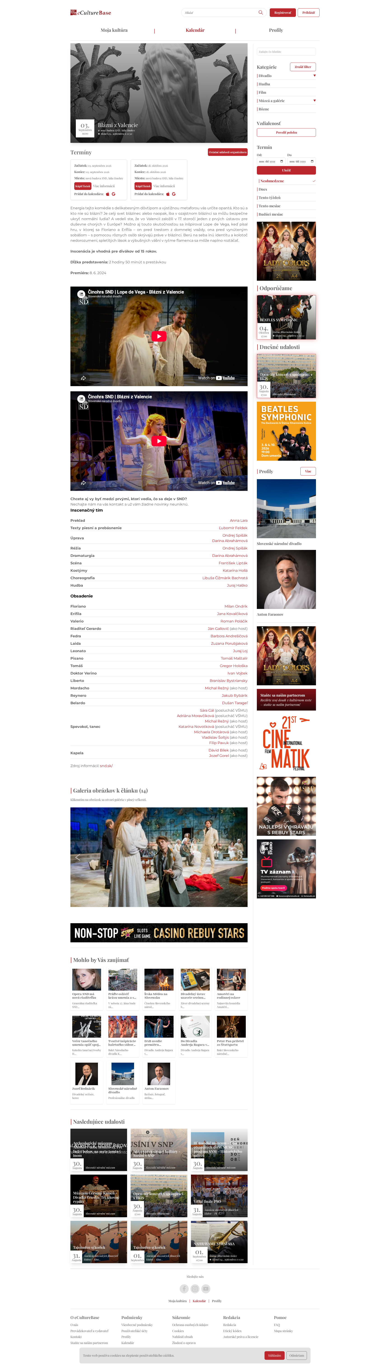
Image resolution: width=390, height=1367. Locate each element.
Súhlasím (274, 1355)
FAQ (277, 1325)
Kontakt (76, 1337)
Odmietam (296, 1355)
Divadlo (264, 75)
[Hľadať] (261, 12)
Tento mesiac (269, 205)
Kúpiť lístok (82, 186)
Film (261, 92)
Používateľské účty (134, 1331)
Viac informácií (104, 186)
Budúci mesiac (270, 214)
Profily (276, 30)
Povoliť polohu (286, 132)
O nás (74, 1325)
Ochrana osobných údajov (190, 1325)
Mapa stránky (283, 1331)
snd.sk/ (106, 766)
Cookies (178, 1331)
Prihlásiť (308, 12)
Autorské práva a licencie (240, 1337)
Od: (259, 155)
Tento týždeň (269, 197)
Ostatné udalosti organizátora (227, 152)
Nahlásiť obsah (182, 1337)
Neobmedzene (271, 180)
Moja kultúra (114, 30)
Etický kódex (232, 1331)
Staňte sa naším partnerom (89, 1343)
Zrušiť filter (303, 67)
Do (289, 155)
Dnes (262, 189)
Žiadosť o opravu (184, 1343)
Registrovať (282, 12)
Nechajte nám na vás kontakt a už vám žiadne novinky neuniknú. (129, 504)
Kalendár (195, 30)
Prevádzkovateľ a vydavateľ (89, 1331)
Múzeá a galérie (271, 100)
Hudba (263, 84)
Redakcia (229, 1325)
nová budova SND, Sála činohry (118, 130)
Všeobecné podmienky (137, 1325)
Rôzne (263, 109)
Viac (308, 471)
